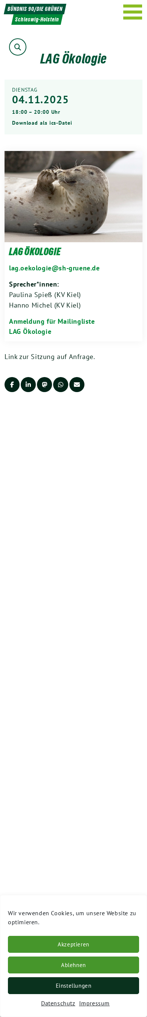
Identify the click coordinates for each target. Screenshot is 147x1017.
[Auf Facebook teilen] (12, 384)
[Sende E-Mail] (76, 384)
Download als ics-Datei (42, 122)
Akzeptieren (73, 944)
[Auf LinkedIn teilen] (28, 384)
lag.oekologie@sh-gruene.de (54, 268)
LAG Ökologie (35, 251)
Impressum (94, 1003)
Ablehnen (73, 965)
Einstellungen (74, 985)
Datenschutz (58, 1003)
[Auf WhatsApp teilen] (60, 384)
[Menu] (133, 12)
